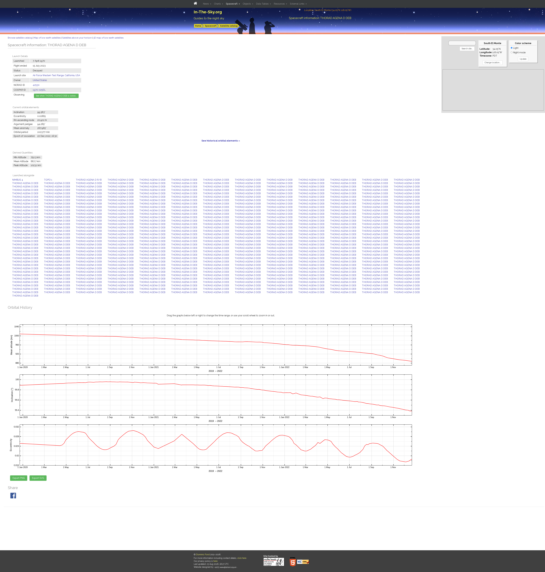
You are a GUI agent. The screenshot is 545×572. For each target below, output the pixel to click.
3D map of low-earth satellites (108, 38)
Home (198, 26)
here (215, 561)
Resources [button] (279, 3)
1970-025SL (39, 90)
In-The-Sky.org (208, 12)
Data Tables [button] (262, 3)
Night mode (519, 52)
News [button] (206, 3)
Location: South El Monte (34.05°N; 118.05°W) (327, 10)
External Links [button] (297, 3)
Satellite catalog (229, 26)
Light (515, 48)
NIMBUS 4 (17, 179)
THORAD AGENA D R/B (89, 179)
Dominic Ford (203, 554)
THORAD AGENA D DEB (121, 179)
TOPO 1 (48, 179)
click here (241, 558)
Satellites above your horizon (77, 38)
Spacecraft (210, 26)
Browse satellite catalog (20, 38)
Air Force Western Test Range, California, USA (56, 75)
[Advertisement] (493, 90)
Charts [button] (217, 3)
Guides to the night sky (209, 18)
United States (40, 80)
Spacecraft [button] (232, 3)
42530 (36, 85)
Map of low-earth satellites (47, 38)
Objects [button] (247, 3)
